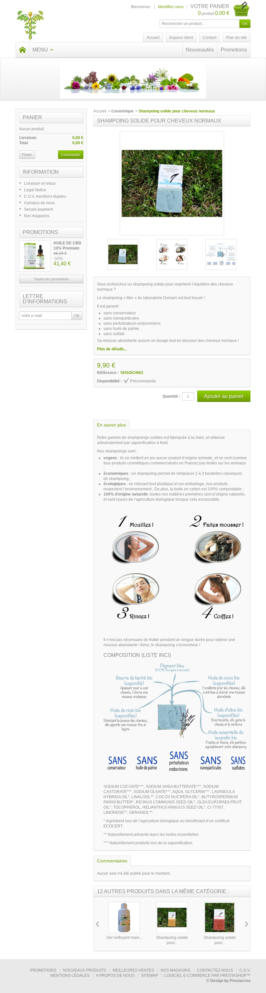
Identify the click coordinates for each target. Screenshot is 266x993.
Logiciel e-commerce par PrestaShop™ (207, 975)
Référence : (108, 372)
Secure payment (38, 209)
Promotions (234, 50)
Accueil (99, 111)
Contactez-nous (215, 970)
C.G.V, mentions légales (45, 196)
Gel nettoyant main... (124, 937)
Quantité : (171, 396)
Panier (32, 117)
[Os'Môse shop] (30, 26)
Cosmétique (122, 111)
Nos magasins (36, 216)
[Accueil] (22, 49)
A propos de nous (39, 203)
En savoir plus (111, 424)
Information (41, 172)
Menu (40, 50)
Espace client (181, 37)
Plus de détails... (112, 349)
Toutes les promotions (51, 279)
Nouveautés (200, 50)
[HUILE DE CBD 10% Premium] (34, 256)
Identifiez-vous (171, 7)
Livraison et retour (40, 183)
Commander (70, 155)
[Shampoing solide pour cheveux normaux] (123, 254)
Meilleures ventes (133, 970)
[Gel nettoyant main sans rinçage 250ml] (124, 917)
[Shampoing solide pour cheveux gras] (219, 917)
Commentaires (112, 860)
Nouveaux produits (84, 970)
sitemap (149, 975)
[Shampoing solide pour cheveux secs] (172, 917)
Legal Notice (35, 190)
